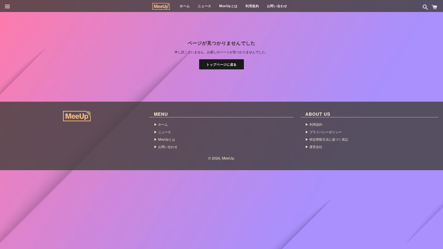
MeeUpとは (228, 5)
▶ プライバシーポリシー (323, 132)
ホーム (185, 5)
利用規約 (252, 5)
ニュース (204, 5)
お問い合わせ (277, 5)
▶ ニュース (162, 132)
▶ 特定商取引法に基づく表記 (326, 139)
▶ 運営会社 (313, 146)
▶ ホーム (161, 124)
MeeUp (228, 158)
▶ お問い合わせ (165, 146)
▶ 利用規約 (313, 124)
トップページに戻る (221, 64)
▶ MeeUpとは (164, 139)
